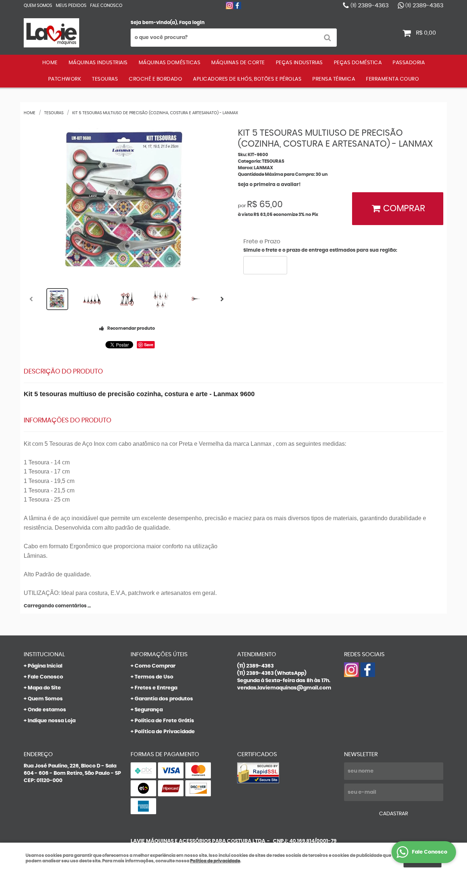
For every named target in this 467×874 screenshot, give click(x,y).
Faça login (192, 22)
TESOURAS (105, 79)
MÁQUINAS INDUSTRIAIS (98, 62)
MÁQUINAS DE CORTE (238, 62)
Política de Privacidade (165, 731)
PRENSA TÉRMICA (333, 79)
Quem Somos (38, 5)
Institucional (44, 654)
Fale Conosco (106, 5)
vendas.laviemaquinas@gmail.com (284, 688)
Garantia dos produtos (164, 698)
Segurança (149, 709)
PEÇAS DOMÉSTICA (358, 62)
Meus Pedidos (71, 5)
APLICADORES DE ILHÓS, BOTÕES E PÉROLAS (247, 79)
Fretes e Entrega (156, 688)
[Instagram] (229, 5)
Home (50, 62)
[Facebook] (237, 5)
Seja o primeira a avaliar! (269, 184)
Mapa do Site (44, 688)
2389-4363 (370, 5)
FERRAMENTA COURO (392, 79)
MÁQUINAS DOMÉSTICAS (170, 62)
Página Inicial (45, 666)
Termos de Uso (154, 677)
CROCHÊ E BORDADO (155, 79)
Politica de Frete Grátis (164, 720)
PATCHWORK (64, 79)
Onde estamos (47, 709)
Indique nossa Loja (52, 720)
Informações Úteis (159, 654)
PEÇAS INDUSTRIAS (299, 62)
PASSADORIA (409, 62)
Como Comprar (155, 666)
